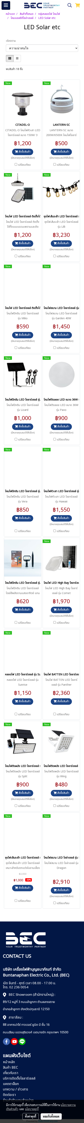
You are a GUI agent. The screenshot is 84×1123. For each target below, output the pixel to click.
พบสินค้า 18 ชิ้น (14, 69)
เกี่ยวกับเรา (10, 1073)
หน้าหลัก (9, 1062)
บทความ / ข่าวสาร (15, 1089)
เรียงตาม (12, 41)
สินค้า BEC (10, 1067)
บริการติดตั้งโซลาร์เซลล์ (19, 1078)
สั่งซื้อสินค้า (24, 152)
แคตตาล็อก (11, 1084)
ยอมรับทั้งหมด (51, 1116)
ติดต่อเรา (9, 1094)
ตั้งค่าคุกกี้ (30, 1116)
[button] (68, 5)
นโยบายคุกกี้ (32, 1109)
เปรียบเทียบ (24, 165)
